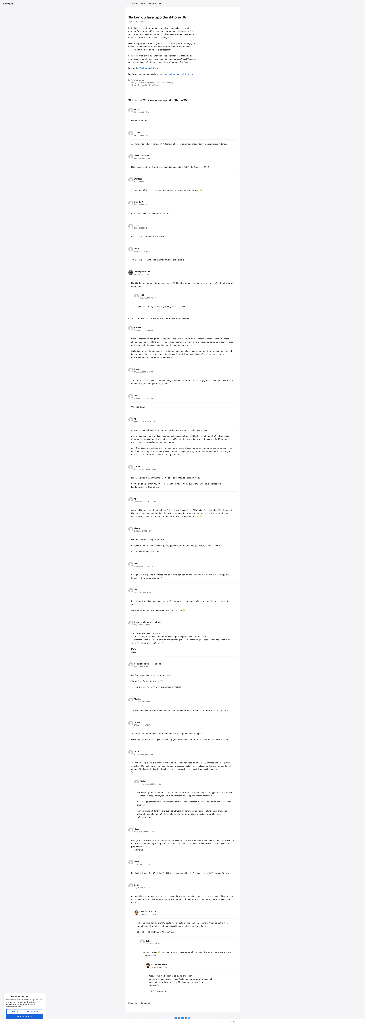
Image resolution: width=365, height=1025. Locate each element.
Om (160, 3)
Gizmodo (157, 68)
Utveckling (152, 3)
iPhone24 (8, 3)
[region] (25, 1007)
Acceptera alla (24, 1017)
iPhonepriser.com (142, 271)
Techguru (144, 68)
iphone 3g (174, 74)
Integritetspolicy (230, 1022)
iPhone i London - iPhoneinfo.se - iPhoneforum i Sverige (163, 318)
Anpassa (14, 1012)
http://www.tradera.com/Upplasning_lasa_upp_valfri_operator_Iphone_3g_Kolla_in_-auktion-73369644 (177, 546)
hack (182, 74)
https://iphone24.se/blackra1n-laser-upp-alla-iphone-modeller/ (183, 796)
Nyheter (135, 3)
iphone (165, 74)
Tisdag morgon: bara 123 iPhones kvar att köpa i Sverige (152, 83)
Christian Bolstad (148, 911)
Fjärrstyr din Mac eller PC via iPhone (145, 85)
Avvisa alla (32, 1012)
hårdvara (189, 74)
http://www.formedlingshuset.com (146, 601)
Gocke (137, 466)
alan (136, 563)
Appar (143, 3)
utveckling (140, 80)
